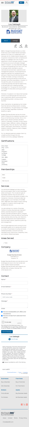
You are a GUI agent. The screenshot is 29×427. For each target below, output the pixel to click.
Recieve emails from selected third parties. (14, 316)
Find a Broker (5, 393)
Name (3, 279)
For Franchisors (20, 386)
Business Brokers (11, 372)
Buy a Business (5, 382)
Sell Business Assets (21, 397)
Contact (10, 418)
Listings (15, 40)
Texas (19, 372)
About (6, 40)
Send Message (7, 331)
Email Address (6, 286)
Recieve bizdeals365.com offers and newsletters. (14, 312)
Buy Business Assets (21, 393)
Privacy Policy (23, 418)
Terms (15, 418)
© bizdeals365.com (8, 422)
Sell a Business (5, 386)
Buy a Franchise (20, 382)
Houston (25, 372)
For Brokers (4, 397)
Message (4, 301)
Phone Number (6, 294)
